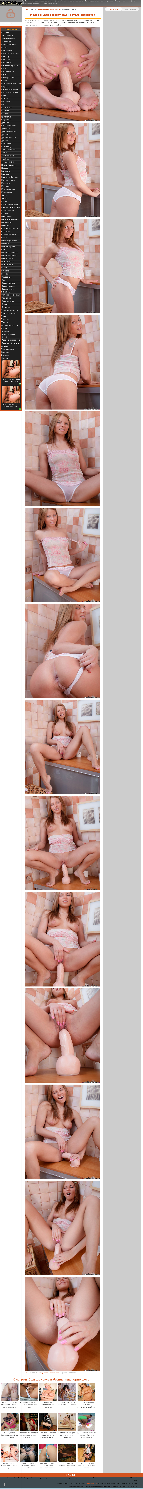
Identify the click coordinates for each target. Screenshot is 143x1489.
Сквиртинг (6, 298)
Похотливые (7, 259)
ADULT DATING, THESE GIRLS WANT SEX (11, 380)
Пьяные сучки (7, 262)
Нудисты (5, 226)
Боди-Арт (5, 57)
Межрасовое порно (10, 207)
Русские (5, 271)
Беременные (7, 51)
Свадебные (6, 277)
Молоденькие (7, 210)
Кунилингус (6, 192)
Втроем (4, 99)
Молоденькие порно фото (49, 9)
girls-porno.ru (92, 1483)
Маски (4, 201)
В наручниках (7, 72)
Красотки (5, 183)
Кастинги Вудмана (9, 177)
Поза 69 (5, 244)
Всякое (4, 96)
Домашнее (6, 135)
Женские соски (8, 150)
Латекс (4, 195)
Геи (3, 105)
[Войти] (10, 13)
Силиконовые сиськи (11, 295)
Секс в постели (8, 283)
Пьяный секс (7, 265)
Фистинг (5, 331)
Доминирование (8, 138)
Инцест (4, 168)
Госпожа (5, 114)
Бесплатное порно (10, 54)
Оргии (4, 238)
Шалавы (5, 352)
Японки (4, 358)
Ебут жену (6, 147)
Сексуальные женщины (7, 290)
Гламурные (6, 108)
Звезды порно (7, 162)
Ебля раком (6, 144)
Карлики (5, 174)
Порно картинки (9, 256)
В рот (4, 75)
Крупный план (8, 189)
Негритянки (6, 223)
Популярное (113, 9)
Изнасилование (8, 165)
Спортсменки (7, 301)
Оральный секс (8, 235)
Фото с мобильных (10, 343)
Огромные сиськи (9, 229)
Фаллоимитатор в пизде (9, 326)
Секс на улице (8, 286)
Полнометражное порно (9, 248)
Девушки (5, 129)
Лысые (4, 198)
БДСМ (4, 48)
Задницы (5, 159)
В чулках (5, 86)
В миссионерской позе (9, 67)
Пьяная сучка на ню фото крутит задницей (67, 1403)
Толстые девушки (9, 310)
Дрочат (4, 141)
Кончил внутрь (8, 180)
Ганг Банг (5, 102)
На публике (6, 216)
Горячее (5, 111)
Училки (4, 322)
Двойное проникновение (8, 124)
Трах (3, 316)
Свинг (4, 280)
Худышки (5, 346)
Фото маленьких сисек (8, 335)
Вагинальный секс (9, 90)
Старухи (5, 304)
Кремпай (5, 186)
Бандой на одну (8, 44)
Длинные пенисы (9, 132)
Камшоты (5, 171)
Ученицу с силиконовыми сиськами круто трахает (48, 1406)
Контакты (69, 1475)
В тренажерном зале (11, 83)
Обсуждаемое (130, 9)
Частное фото (7, 349)
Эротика (5, 355)
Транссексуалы (8, 313)
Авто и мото (7, 35)
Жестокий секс (8, 156)
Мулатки (5, 213)
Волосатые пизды (9, 93)
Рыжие (4, 274)
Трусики (5, 319)
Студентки (6, 307)
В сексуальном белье (8, 79)
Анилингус (6, 41)
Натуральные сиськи (11, 219)
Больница (5, 60)
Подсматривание (9, 241)
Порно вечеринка (9, 253)
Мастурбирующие (9, 204)
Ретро (4, 268)
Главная (5, 32)
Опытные (5, 232)
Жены (4, 153)
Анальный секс (8, 38)
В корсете (6, 63)
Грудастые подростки (6, 118)
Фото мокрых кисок (10, 340)
